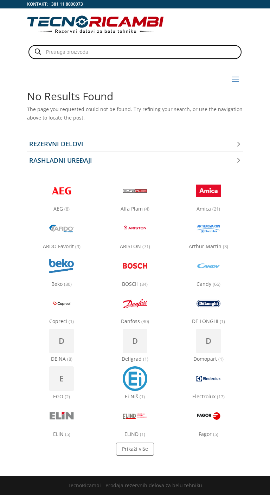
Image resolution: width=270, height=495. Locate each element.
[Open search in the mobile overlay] (135, 52)
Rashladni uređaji (60, 160)
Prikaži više (135, 448)
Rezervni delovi (56, 144)
